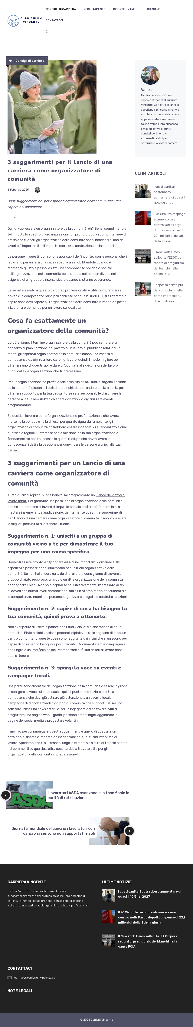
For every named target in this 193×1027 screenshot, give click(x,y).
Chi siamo (154, 9)
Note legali (20, 991)
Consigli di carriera (61, 9)
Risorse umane (124, 9)
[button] (47, 32)
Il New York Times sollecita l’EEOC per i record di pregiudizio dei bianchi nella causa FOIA (169, 263)
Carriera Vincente (102, 1019)
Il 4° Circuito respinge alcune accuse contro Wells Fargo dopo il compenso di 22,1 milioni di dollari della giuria (151, 917)
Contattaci (54, 20)
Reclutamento (94, 9)
